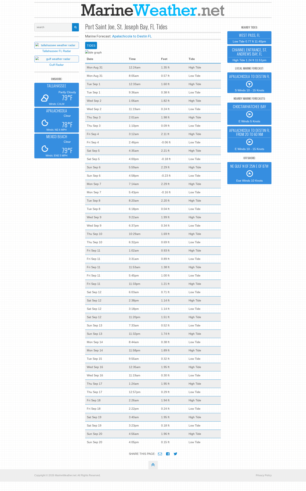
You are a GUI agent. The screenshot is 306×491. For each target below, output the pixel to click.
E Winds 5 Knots (249, 113)
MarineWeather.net (65, 475)
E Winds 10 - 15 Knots (249, 139)
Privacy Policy (264, 475)
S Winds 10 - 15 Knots (249, 83)
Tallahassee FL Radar (56, 51)
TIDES (91, 45)
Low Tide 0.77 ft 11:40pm (249, 37)
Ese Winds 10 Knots (249, 172)
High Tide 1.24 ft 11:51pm (249, 54)
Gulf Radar (56, 64)
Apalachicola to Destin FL (132, 36)
